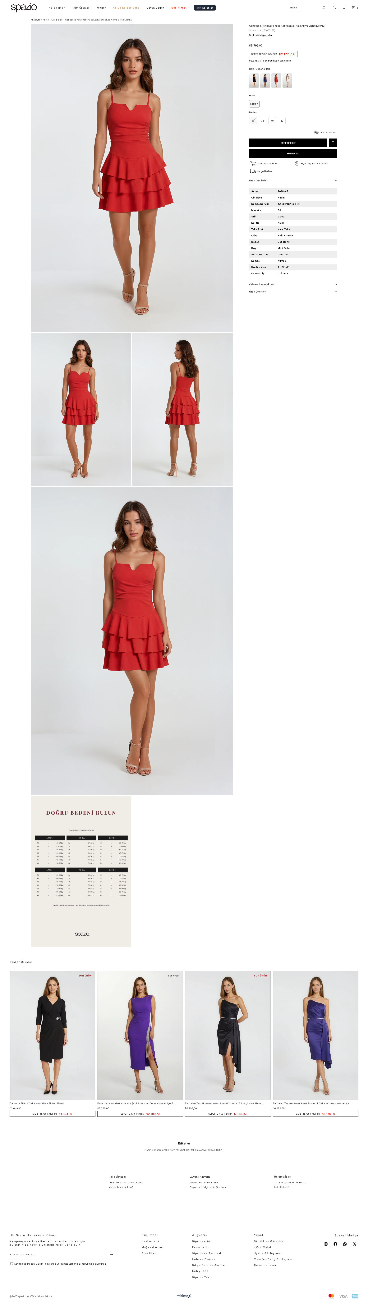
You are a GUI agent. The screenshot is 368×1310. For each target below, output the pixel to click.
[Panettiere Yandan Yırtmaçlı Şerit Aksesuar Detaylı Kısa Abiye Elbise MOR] (140, 1035)
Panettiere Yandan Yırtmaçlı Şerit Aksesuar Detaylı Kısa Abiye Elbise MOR (137, 1103)
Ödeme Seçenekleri (261, 284)
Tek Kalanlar (204, 7)
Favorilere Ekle (92, 1103)
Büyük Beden (155, 8)
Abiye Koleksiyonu (126, 8)
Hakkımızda (150, 1241)
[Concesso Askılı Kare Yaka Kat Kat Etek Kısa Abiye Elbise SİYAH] (254, 81)
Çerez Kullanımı (266, 1265)
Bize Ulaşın (150, 1253)
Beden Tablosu (329, 132)
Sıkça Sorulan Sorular (209, 1265)
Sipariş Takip (202, 1277)
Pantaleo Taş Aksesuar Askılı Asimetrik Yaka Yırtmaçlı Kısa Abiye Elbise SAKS (312, 1103)
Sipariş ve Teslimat (206, 1253)
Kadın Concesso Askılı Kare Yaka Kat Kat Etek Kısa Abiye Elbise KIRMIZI (184, 1149)
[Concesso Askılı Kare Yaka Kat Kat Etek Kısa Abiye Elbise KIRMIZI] (277, 81)
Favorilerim (201, 1247)
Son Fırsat (179, 8)
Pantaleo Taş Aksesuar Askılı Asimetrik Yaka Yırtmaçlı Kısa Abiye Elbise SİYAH (224, 1103)
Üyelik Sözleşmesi (268, 1253)
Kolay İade (200, 1270)
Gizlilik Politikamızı (46, 1263)
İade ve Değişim (204, 1259)
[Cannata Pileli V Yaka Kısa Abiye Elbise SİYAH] (52, 1035)
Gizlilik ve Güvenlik (268, 1241)
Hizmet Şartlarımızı (70, 1263)
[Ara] (324, 7)
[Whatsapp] (345, 1244)
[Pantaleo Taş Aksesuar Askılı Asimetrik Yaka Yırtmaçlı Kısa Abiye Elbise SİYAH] (228, 1035)
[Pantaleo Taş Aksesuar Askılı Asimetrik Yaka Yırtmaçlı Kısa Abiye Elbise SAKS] (316, 1035)
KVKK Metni (262, 1247)
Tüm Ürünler (81, 8)
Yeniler (101, 8)
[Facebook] (335, 1244)
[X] (354, 1244)
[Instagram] (326, 1244)
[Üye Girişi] (334, 8)
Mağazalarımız (153, 1247)
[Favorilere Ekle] (333, 143)
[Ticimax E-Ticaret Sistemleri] (184, 1296)
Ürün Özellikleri (258, 180)
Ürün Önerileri (257, 291)
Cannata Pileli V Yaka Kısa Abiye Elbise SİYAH (37, 1103)
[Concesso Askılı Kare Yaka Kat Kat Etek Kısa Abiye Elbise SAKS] (265, 81)
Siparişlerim (201, 1241)
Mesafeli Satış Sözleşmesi (274, 1259)
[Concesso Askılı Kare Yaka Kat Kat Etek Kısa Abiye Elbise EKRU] (288, 81)
